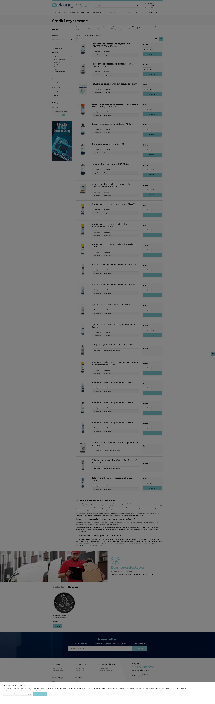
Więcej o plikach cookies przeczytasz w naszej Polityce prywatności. (22, 690)
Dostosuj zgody (27, 694)
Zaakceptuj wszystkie (40, 694)
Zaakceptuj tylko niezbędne (11, 694)
